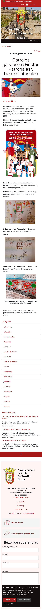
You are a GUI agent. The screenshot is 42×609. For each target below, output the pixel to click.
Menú (32, 41)
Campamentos (9, 337)
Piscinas (7, 406)
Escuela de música (10, 352)
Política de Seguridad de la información (21, 513)
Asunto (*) (5, 562)
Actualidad (7, 332)
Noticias (9, 46)
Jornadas (7, 382)
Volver (37, 51)
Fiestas (6, 367)
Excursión (7, 357)
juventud (7, 387)
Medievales (8, 391)
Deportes (7, 342)
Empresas (7, 347)
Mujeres (7, 396)
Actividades (8, 327)
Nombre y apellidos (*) (9, 547)
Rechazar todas (24, 600)
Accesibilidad (21, 502)
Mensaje (5, 571)
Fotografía (8, 372)
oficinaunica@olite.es (21, 497)
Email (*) (5, 555)
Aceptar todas (9, 600)
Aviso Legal (21, 506)
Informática (8, 377)
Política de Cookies (21, 509)
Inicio (3, 46)
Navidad (7, 401)
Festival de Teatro (10, 362)
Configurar (8, 604)
